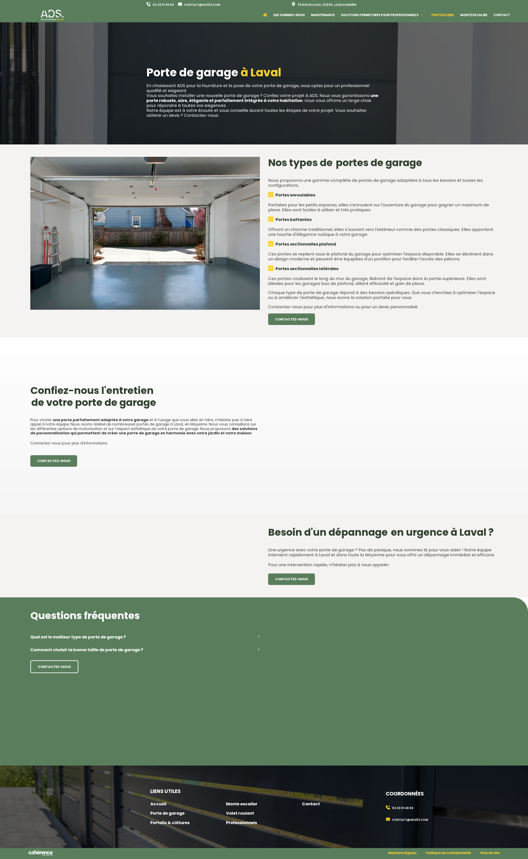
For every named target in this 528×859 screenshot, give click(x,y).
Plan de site (490, 853)
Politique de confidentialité (448, 853)
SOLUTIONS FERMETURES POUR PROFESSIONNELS (379, 15)
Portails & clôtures (170, 823)
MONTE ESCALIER (473, 15)
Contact (311, 804)
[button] (145, 637)
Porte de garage (167, 813)
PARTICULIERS (442, 15)
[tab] (145, 637)
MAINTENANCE (323, 15)
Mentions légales (402, 853)
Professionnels (241, 823)
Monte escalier (241, 804)
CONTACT (502, 15)
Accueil (158, 804)
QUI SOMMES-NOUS (289, 15)
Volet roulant (240, 813)
